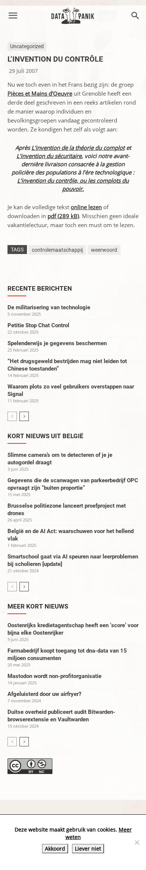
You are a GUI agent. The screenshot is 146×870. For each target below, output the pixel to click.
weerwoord (104, 250)
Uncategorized (27, 46)
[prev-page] (12, 416)
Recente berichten (39, 288)
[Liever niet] (136, 842)
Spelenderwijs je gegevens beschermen (57, 343)
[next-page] (24, 416)
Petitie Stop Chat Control (38, 325)
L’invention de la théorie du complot (78, 147)
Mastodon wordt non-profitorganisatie (54, 676)
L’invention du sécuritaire (49, 156)
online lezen (86, 207)
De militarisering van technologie (48, 307)
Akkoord (55, 848)
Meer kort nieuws (37, 606)
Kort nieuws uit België (45, 436)
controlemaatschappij (57, 250)
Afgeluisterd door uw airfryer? (44, 694)
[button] (13, 16)
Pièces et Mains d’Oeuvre (39, 93)
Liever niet (88, 848)
